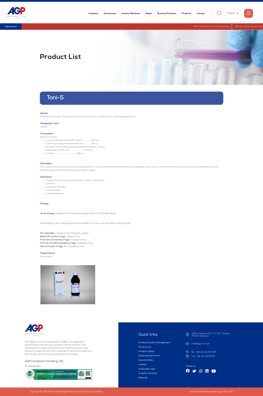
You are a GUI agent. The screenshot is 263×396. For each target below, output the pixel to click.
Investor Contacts (147, 373)
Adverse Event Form (149, 356)
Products (186, 13)
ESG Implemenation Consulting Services (203, 27)
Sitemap (142, 378)
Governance (110, 13)
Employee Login (146, 369)
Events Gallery (146, 360)
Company (93, 13)
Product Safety (146, 351)
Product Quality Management (154, 343)
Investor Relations (131, 13)
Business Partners (167, 13)
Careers (201, 13)
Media (149, 13)
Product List (144, 347)
